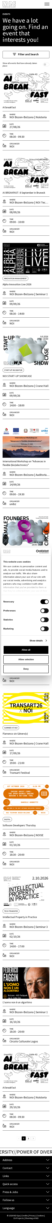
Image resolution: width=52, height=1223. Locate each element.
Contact (7, 1168)
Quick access (10, 1184)
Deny (26, 669)
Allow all (26, 650)
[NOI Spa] (9, 4)
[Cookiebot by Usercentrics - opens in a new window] (37, 552)
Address (7, 1160)
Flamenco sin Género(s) (15, 733)
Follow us (8, 1200)
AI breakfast (9, 107)
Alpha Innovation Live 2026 (17, 284)
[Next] (33, 1138)
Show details (36, 640)
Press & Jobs (10, 1192)
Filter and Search (28, 54)
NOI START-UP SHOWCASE (17, 376)
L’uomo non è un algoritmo (17, 1002)
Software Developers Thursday (19, 825)
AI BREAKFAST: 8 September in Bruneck (24, 192)
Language (9, 1208)
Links (6, 1176)
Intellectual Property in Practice (20, 917)
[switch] (44, 610)
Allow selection (26, 659)
